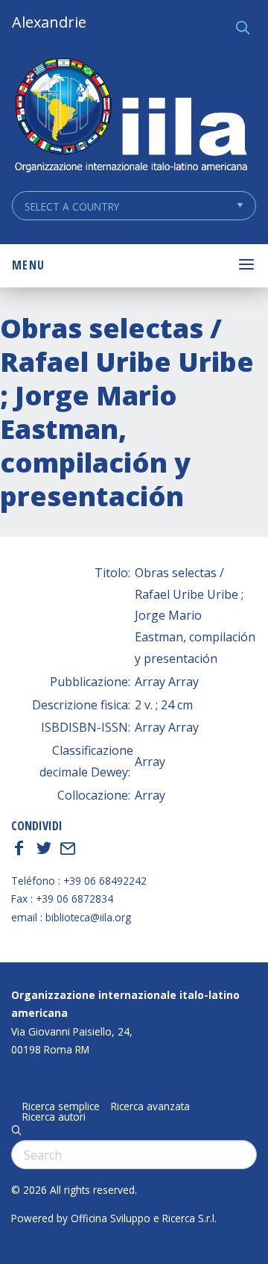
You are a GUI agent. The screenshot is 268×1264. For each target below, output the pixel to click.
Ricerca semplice (61, 1106)
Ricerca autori (54, 1117)
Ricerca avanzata (150, 1106)
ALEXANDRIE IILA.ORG (130, 116)
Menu (28, 265)
